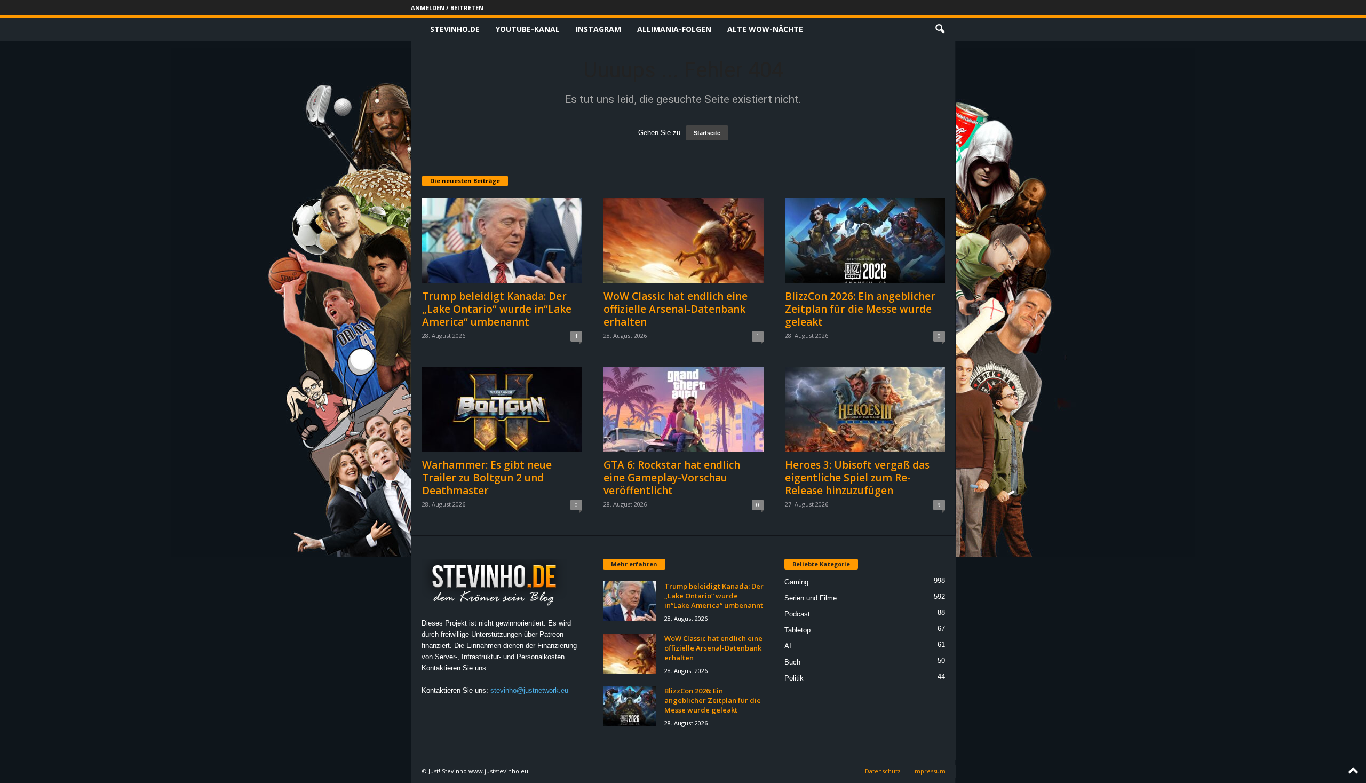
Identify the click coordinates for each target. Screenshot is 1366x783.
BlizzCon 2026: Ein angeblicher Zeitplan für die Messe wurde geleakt (860, 309)
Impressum (929, 771)
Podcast (797, 614)
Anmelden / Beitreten (447, 8)
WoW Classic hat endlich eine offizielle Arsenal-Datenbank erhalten (675, 309)
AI (787, 646)
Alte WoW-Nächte (765, 29)
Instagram (598, 29)
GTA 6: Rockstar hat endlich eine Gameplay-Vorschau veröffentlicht (671, 477)
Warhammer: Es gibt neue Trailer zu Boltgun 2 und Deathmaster (487, 477)
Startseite (707, 133)
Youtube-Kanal (528, 29)
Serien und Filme (810, 598)
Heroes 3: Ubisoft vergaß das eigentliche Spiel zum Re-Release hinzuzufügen (857, 477)
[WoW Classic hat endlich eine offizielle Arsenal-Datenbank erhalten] (683, 240)
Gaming (796, 582)
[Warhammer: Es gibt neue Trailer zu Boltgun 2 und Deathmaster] (502, 409)
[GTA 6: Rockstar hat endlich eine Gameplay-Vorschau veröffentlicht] (683, 409)
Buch (792, 662)
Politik (794, 678)
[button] (939, 29)
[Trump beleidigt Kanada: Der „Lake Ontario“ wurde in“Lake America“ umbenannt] (502, 240)
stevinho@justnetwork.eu (529, 690)
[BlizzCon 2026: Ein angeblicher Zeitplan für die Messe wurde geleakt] (865, 240)
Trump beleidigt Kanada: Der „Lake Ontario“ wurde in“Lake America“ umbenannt (496, 309)
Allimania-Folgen (674, 29)
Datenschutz (883, 771)
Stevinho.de (455, 29)
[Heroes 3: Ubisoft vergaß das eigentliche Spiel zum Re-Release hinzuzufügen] (865, 409)
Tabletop (797, 630)
